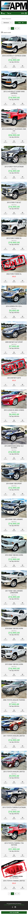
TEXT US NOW (13, 912)
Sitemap (22, 904)
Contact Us (6, 904)
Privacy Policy (12, 904)
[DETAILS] (5, 65)
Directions (18, 904)
